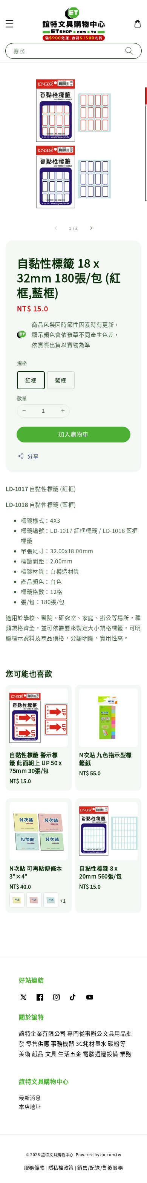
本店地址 (30, 1106)
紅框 (31, 380)
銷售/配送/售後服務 (100, 1167)
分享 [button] (33, 456)
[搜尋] (129, 50)
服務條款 (34, 1167)
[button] (9, 23)
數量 (22, 398)
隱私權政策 (61, 1167)
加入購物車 (73, 434)
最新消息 (30, 1097)
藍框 (60, 380)
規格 (22, 362)
